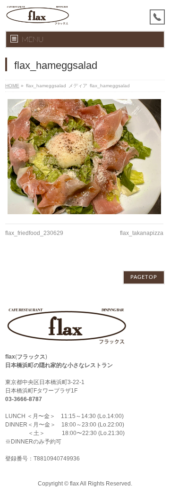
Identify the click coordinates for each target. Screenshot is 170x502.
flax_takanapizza (141, 233)
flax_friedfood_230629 (34, 233)
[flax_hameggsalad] (84, 156)
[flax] (37, 15)
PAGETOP (143, 277)
